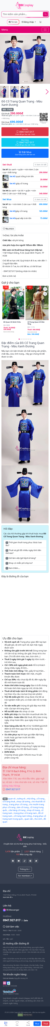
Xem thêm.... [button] (13, 568)
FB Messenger (12, 910)
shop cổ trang (33, 810)
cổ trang (40, 798)
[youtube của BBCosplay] (19, 861)
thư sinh (38, 819)
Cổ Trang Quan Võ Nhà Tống (35, 323)
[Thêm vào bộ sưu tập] (21, 294)
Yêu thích (9, 228)
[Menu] (45, 29)
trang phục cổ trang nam (25, 813)
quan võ (12, 798)
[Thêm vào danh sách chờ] (21, 289)
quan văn (29, 819)
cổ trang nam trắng (23, 816)
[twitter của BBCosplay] (13, 861)
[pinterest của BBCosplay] (30, 861)
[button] (47, 59)
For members (24, 875)
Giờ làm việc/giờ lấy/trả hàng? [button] (21, 558)
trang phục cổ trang (18, 804)
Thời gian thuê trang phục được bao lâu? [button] (24, 544)
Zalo (26, 920)
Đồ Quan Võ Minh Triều (12, 322)
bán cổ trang (23, 807)
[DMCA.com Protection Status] (25, 1015)
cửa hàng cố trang (17, 810)
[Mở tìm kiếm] (25, 14)
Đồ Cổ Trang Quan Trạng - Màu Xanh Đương (21, 103)
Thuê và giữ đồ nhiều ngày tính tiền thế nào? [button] (23, 551)
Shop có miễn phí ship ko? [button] (20, 563)
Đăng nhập (28, 22)
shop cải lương (23, 801)
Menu (4, 29)
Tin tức (14, 22)
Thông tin (24, 869)
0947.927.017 (13, 789)
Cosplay (26, 5)
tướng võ (21, 798)
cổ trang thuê (9, 801)
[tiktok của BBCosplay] (24, 861)
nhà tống (31, 798)
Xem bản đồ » (8, 897)
